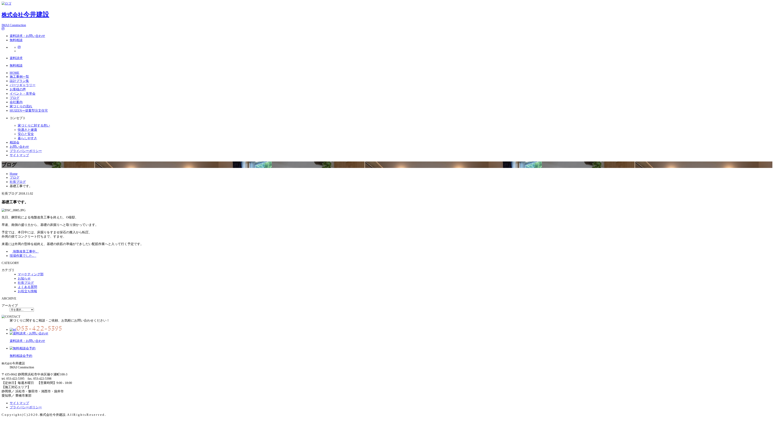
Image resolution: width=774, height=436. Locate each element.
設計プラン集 (19, 81)
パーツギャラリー (22, 85)
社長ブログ (26, 282)
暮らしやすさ (27, 138)
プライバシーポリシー (26, 151)
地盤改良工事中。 (25, 251)
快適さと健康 (27, 129)
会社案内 (16, 102)
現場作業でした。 (23, 255)
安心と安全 (26, 134)
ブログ (14, 98)
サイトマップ (19, 155)
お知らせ (24, 278)
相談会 (14, 142)
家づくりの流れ (21, 106)
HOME (14, 72)
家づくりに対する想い (34, 125)
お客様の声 (18, 89)
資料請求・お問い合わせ (27, 36)
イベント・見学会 (22, 93)
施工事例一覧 (19, 76)
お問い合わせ (19, 146)
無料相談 (16, 40)
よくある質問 (27, 287)
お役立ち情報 (27, 291)
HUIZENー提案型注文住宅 (29, 110)
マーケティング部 (31, 274)
